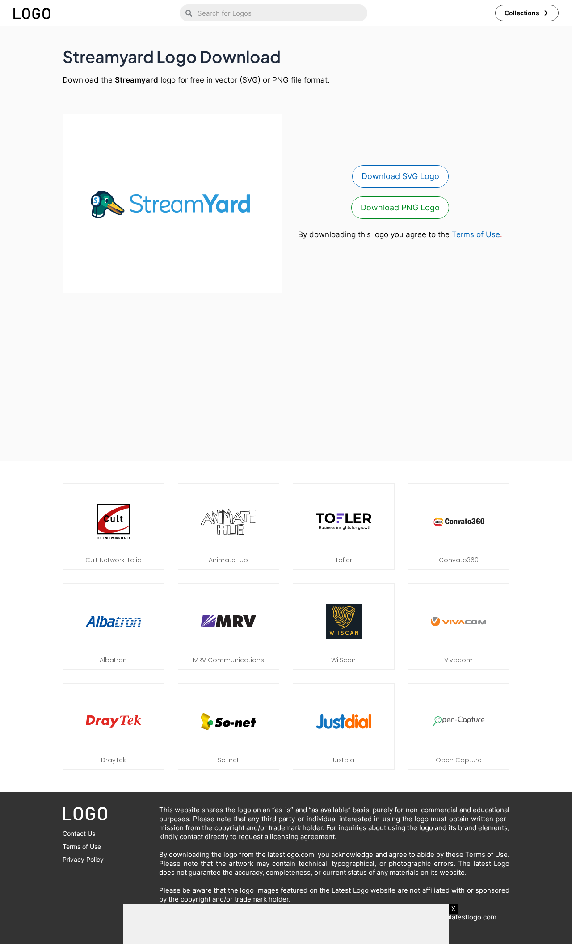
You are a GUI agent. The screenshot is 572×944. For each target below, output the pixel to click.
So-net (228, 760)
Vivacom (458, 660)
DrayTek (113, 760)
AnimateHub (228, 560)
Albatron (113, 660)
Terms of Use (476, 234)
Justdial (343, 760)
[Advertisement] (286, 372)
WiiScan (343, 660)
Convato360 (459, 560)
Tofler (343, 560)
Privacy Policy (83, 859)
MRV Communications (228, 660)
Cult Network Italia (113, 560)
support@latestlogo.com (457, 917)
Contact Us (79, 833)
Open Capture (459, 760)
